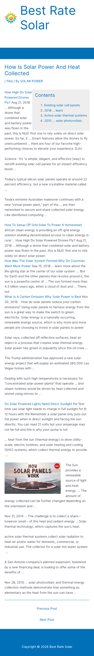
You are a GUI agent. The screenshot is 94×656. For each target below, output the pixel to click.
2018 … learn (53, 110)
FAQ (10, 81)
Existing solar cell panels (62, 105)
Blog (58, 638)
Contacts (35, 638)
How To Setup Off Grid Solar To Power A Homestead (43, 225)
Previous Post (47, 608)
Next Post (47, 619)
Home (19, 638)
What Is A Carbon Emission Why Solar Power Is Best (43, 296)
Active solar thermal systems (65, 115)
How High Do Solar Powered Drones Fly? (18, 97)
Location (72, 638)
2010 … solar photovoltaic (63, 120)
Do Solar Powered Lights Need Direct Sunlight (38, 404)
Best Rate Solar (48, 17)
